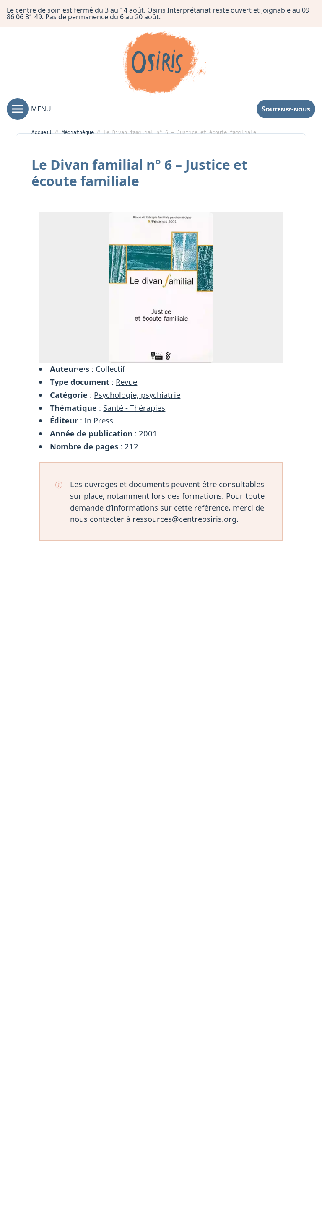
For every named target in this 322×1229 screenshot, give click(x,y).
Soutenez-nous (286, 109)
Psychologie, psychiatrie (137, 394)
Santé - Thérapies (134, 407)
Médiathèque (78, 132)
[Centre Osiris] (164, 64)
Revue (126, 381)
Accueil (41, 132)
